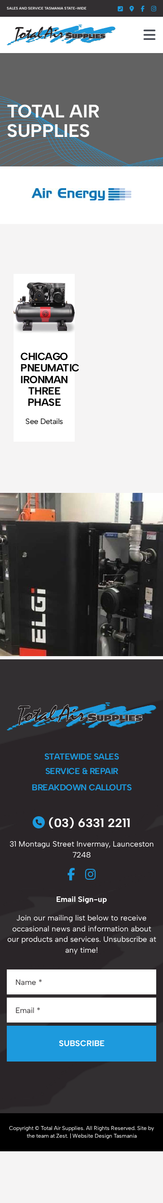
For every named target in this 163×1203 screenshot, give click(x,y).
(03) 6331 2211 (87, 822)
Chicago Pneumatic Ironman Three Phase (47, 379)
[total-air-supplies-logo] (61, 28)
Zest (61, 1136)
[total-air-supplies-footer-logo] (81, 706)
